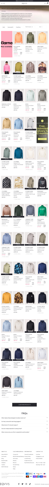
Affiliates (3, 462)
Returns (14, 462)
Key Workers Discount (29, 462)
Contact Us (15, 454)
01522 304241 (39, 458)
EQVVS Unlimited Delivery (18, 456)
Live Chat (38, 454)
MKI (14, 16)
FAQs (14, 468)
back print (24, 19)
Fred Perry (18, 27)
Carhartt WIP (10, 16)
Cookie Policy (27, 458)
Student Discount (28, 460)
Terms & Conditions (28, 454)
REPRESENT (4, 16)
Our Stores (4, 456)
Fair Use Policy (16, 464)
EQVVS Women (5, 466)
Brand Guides (4, 460)
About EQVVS (5, 454)
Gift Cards (15, 458)
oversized (12, 19)
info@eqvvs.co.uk (40, 456)
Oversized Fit (10, 27)
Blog (3, 458)
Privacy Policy (27, 456)
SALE (4, 27)
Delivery (15, 460)
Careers (3, 464)
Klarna (14, 466)
